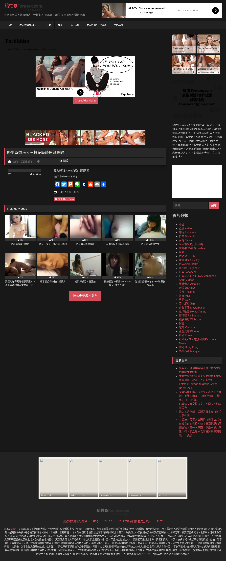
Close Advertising (85, 100)
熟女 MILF (185, 295)
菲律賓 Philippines (190, 315)
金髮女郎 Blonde (189, 331)
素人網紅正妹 (187, 303)
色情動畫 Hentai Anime (192, 311)
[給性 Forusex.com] (23, 8)
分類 (48, 25)
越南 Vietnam (187, 327)
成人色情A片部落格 (97, 25)
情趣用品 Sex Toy (189, 260)
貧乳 (181, 323)
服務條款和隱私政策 (75, 521)
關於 (65, 160)
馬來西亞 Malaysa (189, 351)
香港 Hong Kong (66, 199)
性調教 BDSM (187, 256)
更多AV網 (118, 25)
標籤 (60, 25)
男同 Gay (184, 299)
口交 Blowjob (187, 236)
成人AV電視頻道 (27, 25)
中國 (181, 224)
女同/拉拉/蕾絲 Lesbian (192, 248)
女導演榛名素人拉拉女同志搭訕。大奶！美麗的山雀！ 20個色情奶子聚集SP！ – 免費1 (200, 396)
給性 (14, 529)
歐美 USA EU (187, 287)
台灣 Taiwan (186, 240)
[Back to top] (215, 551)
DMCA (108, 521)
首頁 (10, 25)
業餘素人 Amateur (189, 283)
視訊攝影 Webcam (190, 319)
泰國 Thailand (187, 291)
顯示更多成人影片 (85, 295)
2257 (160, 521)
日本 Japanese (188, 272)
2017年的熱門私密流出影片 (134, 521)
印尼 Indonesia (188, 232)
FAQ (95, 521)
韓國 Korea (185, 335)
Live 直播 (74, 25)
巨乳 (181, 252)
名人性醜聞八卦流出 (191, 244)
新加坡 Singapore (189, 268)
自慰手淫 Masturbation (192, 307)
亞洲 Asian (185, 228)
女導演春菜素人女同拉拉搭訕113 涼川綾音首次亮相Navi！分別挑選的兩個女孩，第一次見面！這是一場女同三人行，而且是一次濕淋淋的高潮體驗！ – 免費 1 (200, 427)
